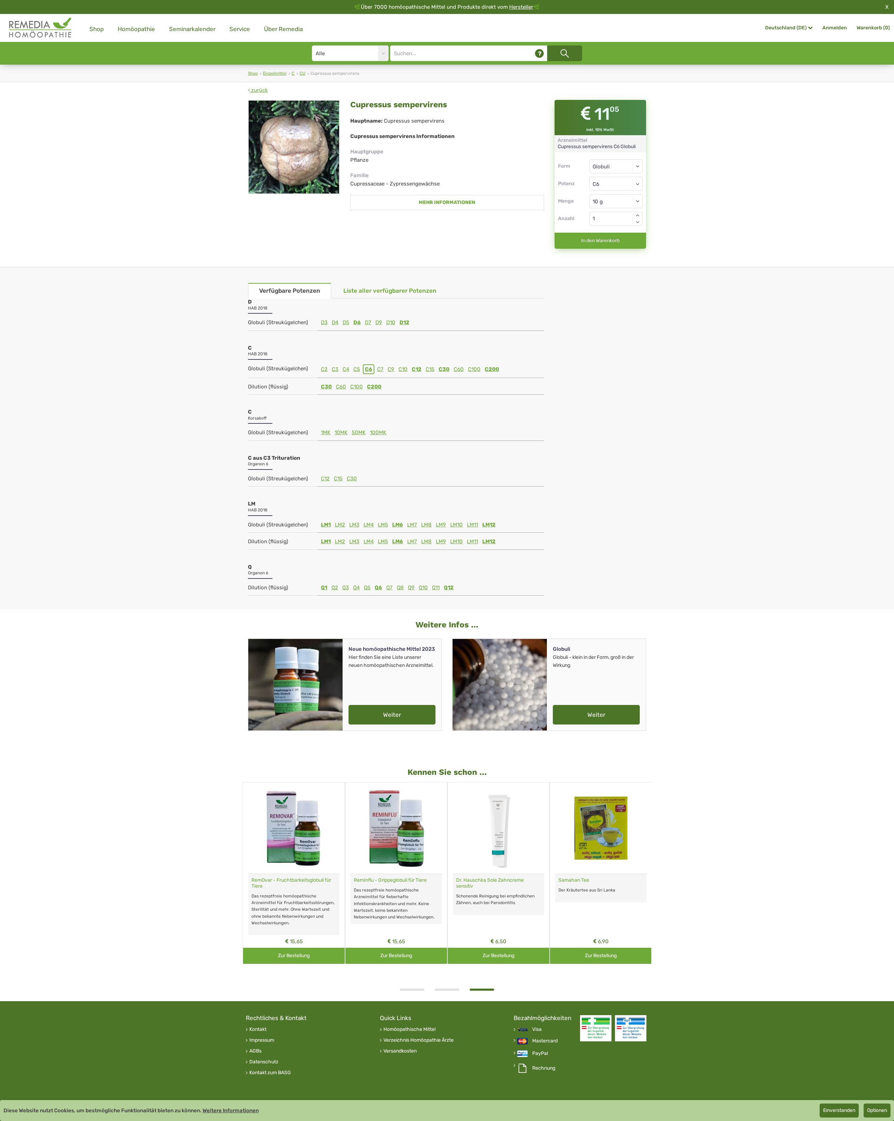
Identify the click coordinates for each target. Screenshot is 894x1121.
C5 (356, 369)
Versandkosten (400, 1051)
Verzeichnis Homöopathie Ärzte (418, 1040)
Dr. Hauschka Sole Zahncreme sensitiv (490, 883)
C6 (368, 369)
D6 (357, 322)
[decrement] (638, 222)
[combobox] (616, 184)
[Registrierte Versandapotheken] (595, 1028)
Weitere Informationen (231, 1110)
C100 (474, 369)
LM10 (456, 525)
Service (239, 29)
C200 (492, 369)
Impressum (261, 1040)
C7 (380, 369)
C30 (444, 369)
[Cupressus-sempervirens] (294, 147)
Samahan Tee (573, 880)
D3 (324, 322)
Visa (537, 1029)
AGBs (255, 1051)
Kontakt (257, 1029)
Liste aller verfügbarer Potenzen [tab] (390, 290)
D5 (346, 322)
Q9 (411, 587)
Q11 (436, 587)
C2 (324, 369)
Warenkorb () (873, 28)
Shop (96, 29)
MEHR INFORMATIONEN (447, 202)
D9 (378, 322)
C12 (417, 369)
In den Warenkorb (600, 240)
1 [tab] (412, 990)
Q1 (324, 587)
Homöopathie (136, 29)
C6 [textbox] (596, 184)
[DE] (40, 27)
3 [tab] (482, 990)
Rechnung (543, 1068)
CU (302, 73)
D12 (404, 322)
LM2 (340, 525)
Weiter (392, 714)
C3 (335, 369)
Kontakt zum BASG (270, 1072)
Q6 (378, 587)
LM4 (369, 525)
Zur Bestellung (294, 956)
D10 (390, 322)
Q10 (423, 587)
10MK (341, 432)
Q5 (367, 587)
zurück (259, 90)
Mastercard (545, 1041)
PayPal (540, 1053)
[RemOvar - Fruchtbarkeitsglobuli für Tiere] (293, 828)
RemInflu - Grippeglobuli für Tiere (390, 880)
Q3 (345, 587)
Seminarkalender (192, 29)
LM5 (383, 525)
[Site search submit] (564, 53)
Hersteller (521, 7)
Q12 (449, 587)
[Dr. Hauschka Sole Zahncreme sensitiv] (498, 828)
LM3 (354, 525)
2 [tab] (447, 990)
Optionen (877, 1110)
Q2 (334, 587)
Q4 (356, 587)
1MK (325, 432)
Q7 (389, 587)
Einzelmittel (274, 73)
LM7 (412, 525)
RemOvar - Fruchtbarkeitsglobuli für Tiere (291, 883)
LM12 (489, 525)
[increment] (638, 215)
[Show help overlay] (539, 53)
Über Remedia (283, 29)
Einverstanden (839, 1110)
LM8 (426, 525)
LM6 (397, 525)
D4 (335, 322)
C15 (430, 369)
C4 (346, 369)
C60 (459, 369)
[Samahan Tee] (600, 828)
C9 (391, 369)
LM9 (441, 525)
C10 (403, 369)
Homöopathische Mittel (409, 1029)
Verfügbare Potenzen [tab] (289, 290)
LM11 (472, 525)
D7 (368, 322)
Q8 (400, 587)
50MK (359, 432)
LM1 (326, 525)
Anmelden (834, 28)
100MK (378, 432)
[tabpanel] (498, 873)
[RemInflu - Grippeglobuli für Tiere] (396, 828)
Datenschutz (263, 1062)
